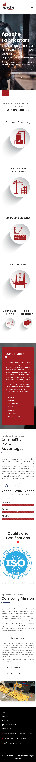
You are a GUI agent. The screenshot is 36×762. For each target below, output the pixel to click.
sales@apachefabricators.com (15, 738)
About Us (5, 717)
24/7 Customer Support (12, 743)
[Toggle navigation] (32, 7)
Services (5, 721)
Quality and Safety (9, 725)
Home (4, 712)
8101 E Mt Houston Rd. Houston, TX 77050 (18, 733)
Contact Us (6, 729)
